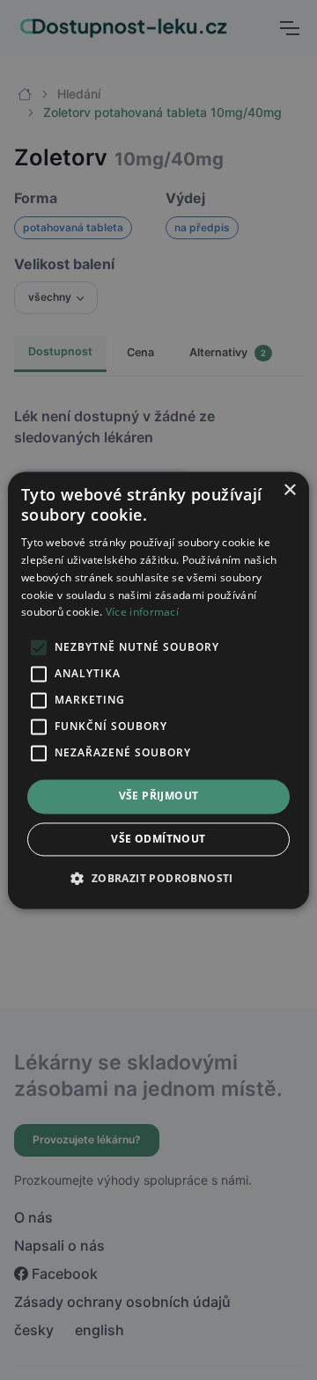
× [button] (289, 490)
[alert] (158, 690)
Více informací (142, 612)
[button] (158, 878)
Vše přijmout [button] (159, 796)
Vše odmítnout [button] (158, 838)
